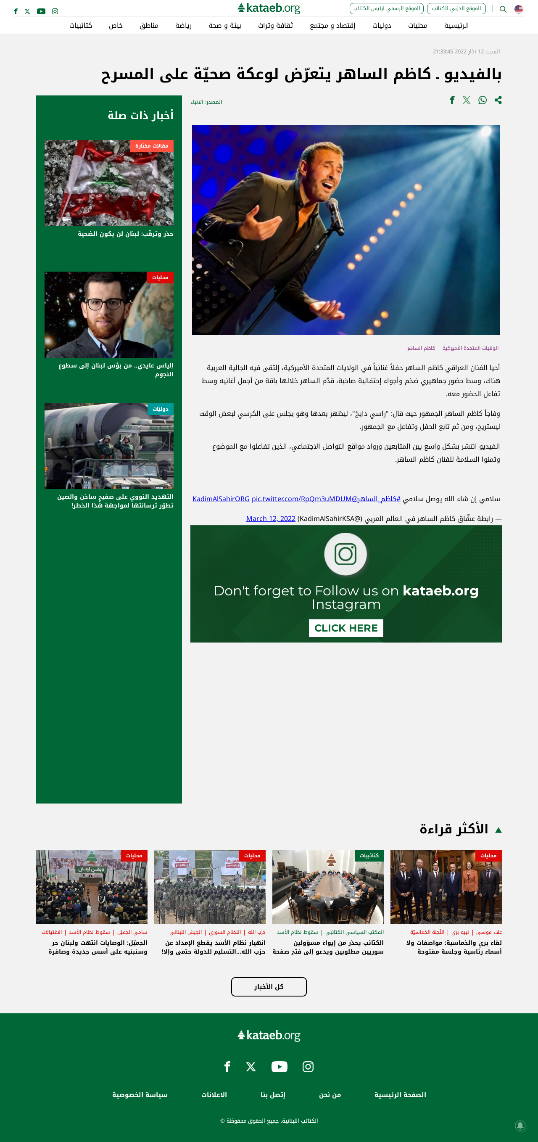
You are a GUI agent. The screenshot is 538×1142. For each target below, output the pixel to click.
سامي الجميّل (132, 932)
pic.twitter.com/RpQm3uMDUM (302, 498)
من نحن (330, 1095)
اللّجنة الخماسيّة (427, 932)
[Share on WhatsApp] (482, 101)
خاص (116, 25)
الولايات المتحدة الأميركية (470, 348)
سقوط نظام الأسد (297, 932)
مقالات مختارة (152, 146)
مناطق (149, 25)
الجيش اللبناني (185, 932)
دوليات (381, 25)
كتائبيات (80, 25)
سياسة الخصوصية (140, 1095)
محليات (417, 25)
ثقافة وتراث (275, 25)
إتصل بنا (273, 1095)
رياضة (183, 25)
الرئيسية (456, 25)
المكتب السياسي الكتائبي (354, 932)
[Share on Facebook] (452, 101)
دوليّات (161, 409)
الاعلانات (214, 1095)
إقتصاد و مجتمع (333, 25)
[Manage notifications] (520, 1125)
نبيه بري (460, 932)
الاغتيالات (52, 932)
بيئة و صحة (224, 25)
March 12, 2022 (270, 518)
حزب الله (257, 932)
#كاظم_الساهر (379, 498)
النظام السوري (225, 932)
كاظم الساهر (421, 348)
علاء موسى (489, 932)
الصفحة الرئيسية (400, 1095)
